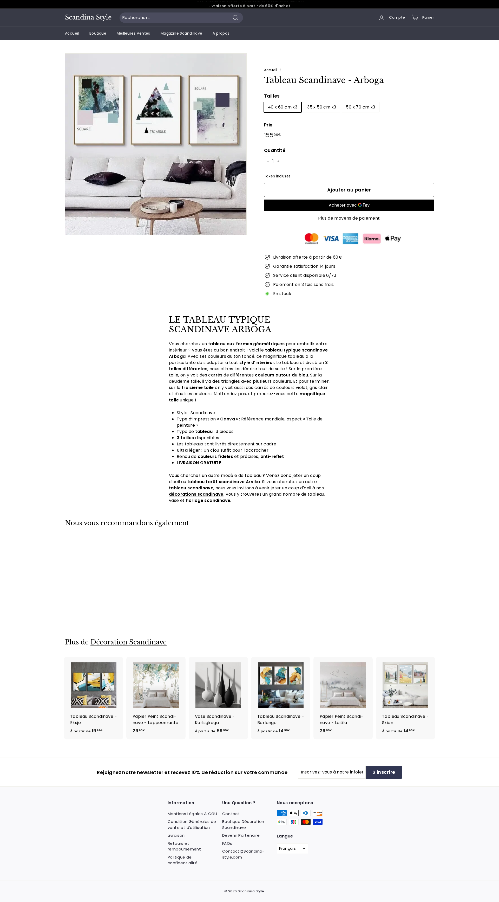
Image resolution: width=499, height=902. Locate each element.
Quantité (274, 150)
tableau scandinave (191, 488)
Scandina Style (88, 17)
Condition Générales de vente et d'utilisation (192, 824)
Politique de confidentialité (183, 860)
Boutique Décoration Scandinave (243, 824)
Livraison (176, 835)
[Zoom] (155, 144)
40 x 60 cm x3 (282, 107)
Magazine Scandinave (181, 33)
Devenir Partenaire (241, 835)
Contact (231, 813)
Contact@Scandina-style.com (243, 854)
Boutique (97, 33)
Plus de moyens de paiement (349, 218)
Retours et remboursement (184, 846)
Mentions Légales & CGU (192, 813)
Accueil (72, 33)
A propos (221, 33)
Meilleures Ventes (133, 33)
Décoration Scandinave (128, 642)
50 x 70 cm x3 (360, 107)
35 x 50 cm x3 (321, 107)
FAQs (227, 843)
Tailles (272, 96)
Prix (268, 125)
